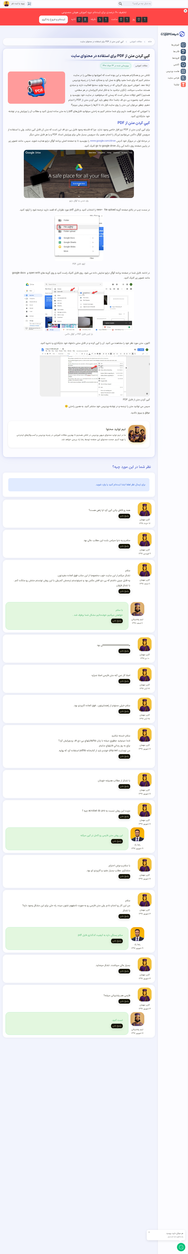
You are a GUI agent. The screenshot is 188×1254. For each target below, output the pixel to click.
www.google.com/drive (102, 141)
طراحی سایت (173, 78)
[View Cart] (29, 3)
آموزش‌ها (175, 45)
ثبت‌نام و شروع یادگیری (53, 19)
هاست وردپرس (172, 71)
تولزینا (176, 84)
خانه (150, 41)
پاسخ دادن (124, 516)
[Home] (173, 34)
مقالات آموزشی (136, 41)
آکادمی (176, 64)
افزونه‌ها (175, 58)
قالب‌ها (176, 51)
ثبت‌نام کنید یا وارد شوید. (108, 485)
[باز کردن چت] (181, 1247)
